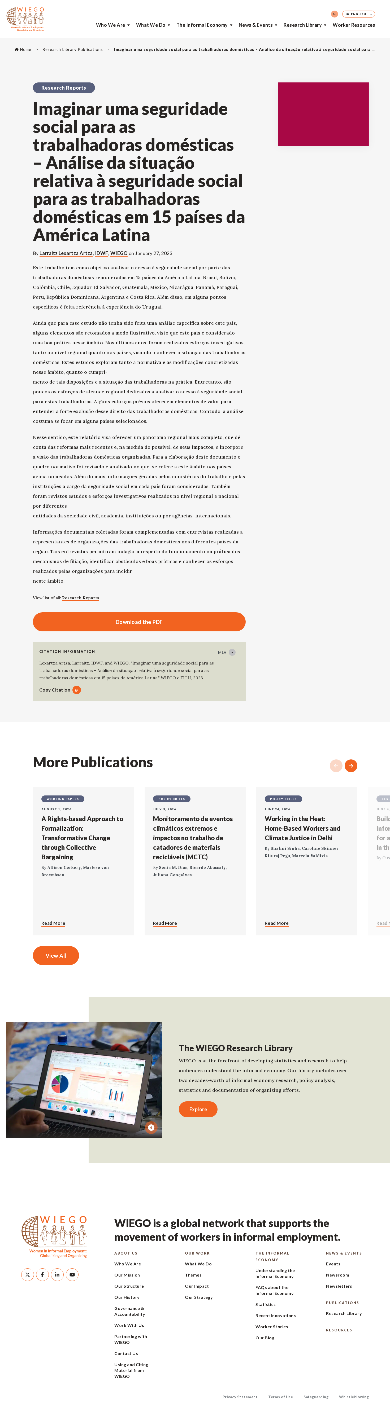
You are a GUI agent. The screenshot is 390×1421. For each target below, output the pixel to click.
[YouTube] (72, 1274)
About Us (126, 1253)
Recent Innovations (275, 1315)
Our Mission (127, 1274)
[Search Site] (334, 14)
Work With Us (129, 1325)
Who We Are (110, 25)
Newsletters (339, 1285)
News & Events (256, 25)
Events (333, 1263)
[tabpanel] (84, 1080)
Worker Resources (354, 25)
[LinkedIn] (57, 1274)
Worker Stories (271, 1326)
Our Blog (264, 1337)
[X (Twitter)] (27, 1274)
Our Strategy (199, 1297)
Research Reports (80, 597)
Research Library (303, 25)
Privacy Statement (240, 1396)
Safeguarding (316, 1396)
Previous (336, 765)
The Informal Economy (202, 25)
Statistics (265, 1304)
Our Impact (197, 1285)
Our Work (197, 1253)
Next (351, 765)
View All (56, 955)
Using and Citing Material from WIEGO (131, 1370)
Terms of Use (280, 1396)
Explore (198, 1109)
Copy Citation (55, 690)
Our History (127, 1297)
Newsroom (337, 1274)
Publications (342, 1303)
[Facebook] (42, 1274)
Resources (339, 1330)
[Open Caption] (151, 1127)
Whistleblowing (354, 1396)
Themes (193, 1274)
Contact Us (126, 1353)
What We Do (151, 25)
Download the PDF (98, 622)
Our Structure (129, 1285)
